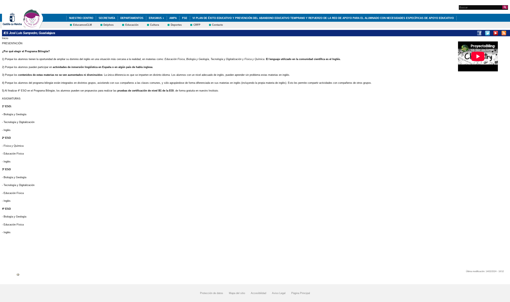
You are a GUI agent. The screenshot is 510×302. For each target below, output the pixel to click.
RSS (503, 33)
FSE (184, 18)
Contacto (217, 24)
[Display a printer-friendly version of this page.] (18, 274)
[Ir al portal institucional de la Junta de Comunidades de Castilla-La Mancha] (17, 26)
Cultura (154, 24)
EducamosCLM (82, 24)
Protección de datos (211, 293)
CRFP (196, 24)
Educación (131, 24)
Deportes (176, 24)
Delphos (108, 24)
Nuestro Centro (81, 18)
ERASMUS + (156, 18)
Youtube (495, 33)
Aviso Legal (278, 293)
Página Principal (300, 293)
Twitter (487, 33)
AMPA (173, 18)
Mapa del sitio (237, 293)
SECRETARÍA (107, 18)
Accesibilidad (258, 293)
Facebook (479, 33)
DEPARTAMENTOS (131, 18)
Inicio (5, 38)
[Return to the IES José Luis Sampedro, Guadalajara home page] (33, 26)
